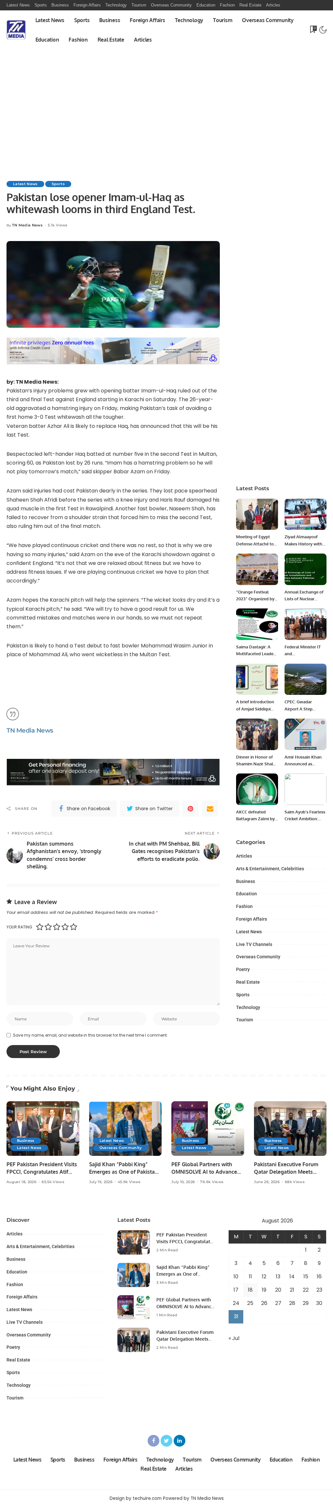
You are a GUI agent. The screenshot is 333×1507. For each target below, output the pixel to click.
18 (250, 1290)
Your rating (19, 927)
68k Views (295, 1182)
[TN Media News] (16, 30)
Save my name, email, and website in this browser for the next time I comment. (90, 1035)
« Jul (234, 1338)
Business (245, 881)
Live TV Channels (254, 944)
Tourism (244, 1019)
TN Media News (27, 225)
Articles (244, 856)
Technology (248, 1007)
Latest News (25, 184)
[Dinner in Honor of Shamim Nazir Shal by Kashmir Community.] (257, 734)
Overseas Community (258, 956)
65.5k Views (53, 1182)
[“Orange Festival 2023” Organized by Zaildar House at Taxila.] (257, 569)
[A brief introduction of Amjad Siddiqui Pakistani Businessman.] (257, 679)
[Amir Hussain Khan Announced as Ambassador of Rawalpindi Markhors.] (305, 734)
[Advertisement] (166, 98)
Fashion (244, 906)
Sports (58, 184)
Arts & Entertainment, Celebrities (270, 868)
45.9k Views (129, 1182)
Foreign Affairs (251, 919)
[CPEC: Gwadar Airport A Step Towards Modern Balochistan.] (305, 679)
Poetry (243, 969)
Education (246, 893)
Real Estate (248, 982)
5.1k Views (57, 225)
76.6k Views (211, 1182)
